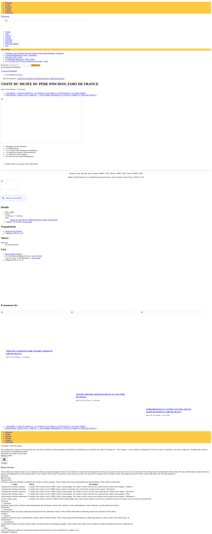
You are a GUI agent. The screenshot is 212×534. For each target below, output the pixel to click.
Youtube (8, 438)
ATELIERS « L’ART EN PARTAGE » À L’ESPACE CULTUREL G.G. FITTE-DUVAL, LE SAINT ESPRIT (45, 93)
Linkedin (8, 440)
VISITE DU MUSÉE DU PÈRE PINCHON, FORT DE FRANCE (33, 220)
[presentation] (32, 312)
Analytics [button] (4, 513)
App (6, 46)
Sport (7, 34)
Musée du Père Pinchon (13, 231)
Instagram (8, 432)
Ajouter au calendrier (14, 198)
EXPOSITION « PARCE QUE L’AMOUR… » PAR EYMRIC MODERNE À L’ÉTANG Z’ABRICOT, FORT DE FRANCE (51, 95)
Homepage (9, 442)
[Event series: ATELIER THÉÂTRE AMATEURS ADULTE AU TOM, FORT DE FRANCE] (100, 400)
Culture (7, 32)
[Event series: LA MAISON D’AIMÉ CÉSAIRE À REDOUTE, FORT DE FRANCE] (30, 357)
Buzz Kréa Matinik (12, 44)
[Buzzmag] (106, 16)
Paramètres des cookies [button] (9, 453)
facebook (8, 436)
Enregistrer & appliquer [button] (9, 532)
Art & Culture (27, 222)
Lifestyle (8, 36)
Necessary (7, 478)
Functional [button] (4, 501)
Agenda (8, 38)
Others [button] (3, 526)
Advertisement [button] (6, 520)
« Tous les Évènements (9, 71)
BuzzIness (8, 40)
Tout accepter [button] (22, 453)
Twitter (7, 434)
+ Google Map (35, 258)
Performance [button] (5, 507)
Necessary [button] (4, 476)
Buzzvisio (8, 42)
